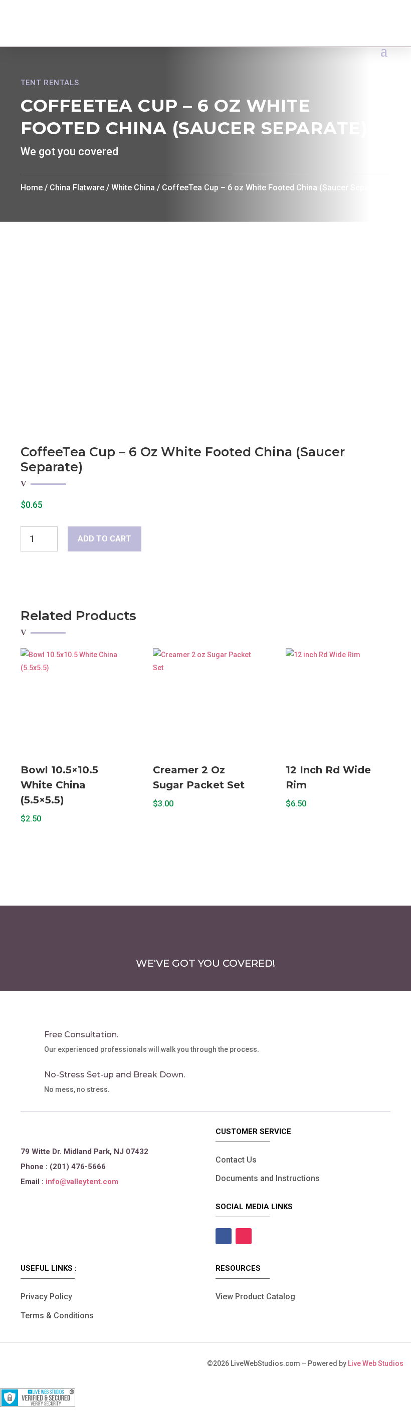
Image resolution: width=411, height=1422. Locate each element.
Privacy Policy (46, 1296)
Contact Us (236, 1160)
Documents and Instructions (268, 1178)
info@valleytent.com (82, 1181)
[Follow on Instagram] (244, 1236)
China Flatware (77, 187)
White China (133, 187)
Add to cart (104, 538)
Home (32, 187)
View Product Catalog (255, 1296)
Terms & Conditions (57, 1315)
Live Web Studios (379, 1363)
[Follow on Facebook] (224, 1236)
